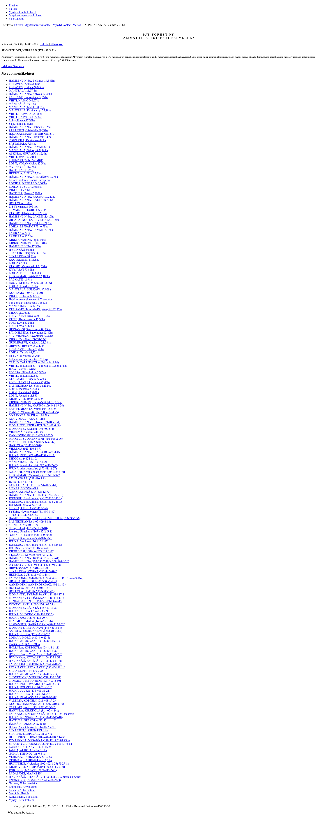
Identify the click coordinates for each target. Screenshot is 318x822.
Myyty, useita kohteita (21, 800)
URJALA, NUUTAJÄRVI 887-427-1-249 (34, 219)
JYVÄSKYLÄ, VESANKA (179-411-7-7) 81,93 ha (39, 740)
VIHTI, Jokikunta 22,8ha (23, 375)
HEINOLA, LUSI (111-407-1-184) (29, 574)
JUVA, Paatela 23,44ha (22, 369)
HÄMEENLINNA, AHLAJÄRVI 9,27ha (33, 176)
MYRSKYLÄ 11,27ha (22, 166)
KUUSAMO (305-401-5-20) (26, 292)
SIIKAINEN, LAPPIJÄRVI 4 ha (28, 730)
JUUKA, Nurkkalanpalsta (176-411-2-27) (33, 465)
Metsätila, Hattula (19, 793)
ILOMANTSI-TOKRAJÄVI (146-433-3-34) (35, 627)
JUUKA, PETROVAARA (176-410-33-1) (34, 684)
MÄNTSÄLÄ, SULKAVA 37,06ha (30, 289)
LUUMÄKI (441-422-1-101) (26, 160)
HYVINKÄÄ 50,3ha (21, 249)
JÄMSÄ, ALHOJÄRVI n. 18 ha (28, 750)
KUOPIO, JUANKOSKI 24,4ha (28, 213)
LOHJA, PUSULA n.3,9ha (25, 272)
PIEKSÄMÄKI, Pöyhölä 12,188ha (29, 276)
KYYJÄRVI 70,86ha (21, 269)
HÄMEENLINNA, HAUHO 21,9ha (30, 223)
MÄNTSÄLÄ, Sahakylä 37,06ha (28, 150)
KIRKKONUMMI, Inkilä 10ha (27, 239)
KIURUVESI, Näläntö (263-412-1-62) (31, 551)
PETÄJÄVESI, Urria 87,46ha (26, 349)
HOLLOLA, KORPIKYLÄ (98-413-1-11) (34, 647)
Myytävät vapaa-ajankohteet (25, 15)
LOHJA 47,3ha (18, 262)
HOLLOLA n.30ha (20, 203)
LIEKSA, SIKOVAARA (23, 488)
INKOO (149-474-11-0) (23, 458)
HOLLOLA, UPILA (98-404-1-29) (29, 587)
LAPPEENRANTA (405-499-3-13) (30, 521)
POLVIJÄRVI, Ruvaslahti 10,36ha (29, 316)
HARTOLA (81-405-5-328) (25, 445)
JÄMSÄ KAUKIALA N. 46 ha (27, 723)
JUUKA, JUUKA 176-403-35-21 (28, 611)
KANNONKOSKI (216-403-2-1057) (31, 435)
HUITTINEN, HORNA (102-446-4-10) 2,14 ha (37, 737)
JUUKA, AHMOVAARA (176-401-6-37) (33, 650)
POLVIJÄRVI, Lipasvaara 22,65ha (29, 382)
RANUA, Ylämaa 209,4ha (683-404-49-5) (34, 412)
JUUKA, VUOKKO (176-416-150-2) (31, 614)
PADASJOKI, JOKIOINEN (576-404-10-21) (35, 664)
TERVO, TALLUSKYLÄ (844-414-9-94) (34, 362)
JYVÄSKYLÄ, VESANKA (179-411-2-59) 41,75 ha (40, 743)
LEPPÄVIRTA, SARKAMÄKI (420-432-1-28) (37, 624)
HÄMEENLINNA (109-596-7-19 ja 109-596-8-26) (39, 561)
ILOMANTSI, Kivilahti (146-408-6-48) (32, 428)
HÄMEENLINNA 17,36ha (25, 246)
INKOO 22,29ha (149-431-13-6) (28, 339)
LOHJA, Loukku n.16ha (23, 286)
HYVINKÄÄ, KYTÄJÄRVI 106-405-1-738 (35, 660)
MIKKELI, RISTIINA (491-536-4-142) (32, 442)
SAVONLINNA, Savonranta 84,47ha (31, 335)
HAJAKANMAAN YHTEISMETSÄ (31, 133)
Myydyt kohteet (62, 25)
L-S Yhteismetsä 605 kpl (23, 206)
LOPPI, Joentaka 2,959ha (24, 388)
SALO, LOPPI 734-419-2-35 (26, 670)
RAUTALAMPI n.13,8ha (24, 259)
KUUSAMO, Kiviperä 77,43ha (27, 379)
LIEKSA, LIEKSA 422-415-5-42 (28, 508)
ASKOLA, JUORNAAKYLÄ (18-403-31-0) (35, 630)
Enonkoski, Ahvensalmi (23, 786)
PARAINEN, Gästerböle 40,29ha (28, 130)
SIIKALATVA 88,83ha (22, 256)
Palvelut (13, 8)
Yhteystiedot (16, 18)
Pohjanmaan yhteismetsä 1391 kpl (28, 359)
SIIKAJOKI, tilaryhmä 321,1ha (27, 253)
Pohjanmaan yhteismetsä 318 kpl (28, 302)
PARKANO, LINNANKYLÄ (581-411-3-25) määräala (41, 713)
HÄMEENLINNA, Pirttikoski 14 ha (30, 137)
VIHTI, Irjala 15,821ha (22, 156)
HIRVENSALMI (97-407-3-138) (28, 567)
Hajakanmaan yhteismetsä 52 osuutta (30, 299)
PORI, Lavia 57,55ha (21, 322)
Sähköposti (56, 44)
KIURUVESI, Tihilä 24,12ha (26, 398)
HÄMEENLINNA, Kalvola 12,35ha (30, 93)
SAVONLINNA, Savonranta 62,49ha (31, 332)
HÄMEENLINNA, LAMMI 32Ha (29, 146)
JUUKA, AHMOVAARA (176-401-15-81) (34, 640)
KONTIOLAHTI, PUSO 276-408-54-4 (32, 604)
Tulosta (44, 44)
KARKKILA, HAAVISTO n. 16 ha (30, 747)
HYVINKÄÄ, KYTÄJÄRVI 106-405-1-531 (35, 657)
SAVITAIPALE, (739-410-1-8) (27, 478)
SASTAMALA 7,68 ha (22, 143)
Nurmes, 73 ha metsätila (23, 783)
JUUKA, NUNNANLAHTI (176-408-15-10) (36, 717)
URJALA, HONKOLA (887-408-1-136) (33, 581)
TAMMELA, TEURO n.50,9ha (27, 209)
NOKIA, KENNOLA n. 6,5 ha (27, 753)
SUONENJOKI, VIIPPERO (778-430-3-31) (35, 677)
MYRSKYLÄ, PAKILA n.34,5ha (29, 415)
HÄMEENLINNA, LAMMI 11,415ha (31, 216)
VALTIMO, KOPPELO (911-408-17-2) (32, 700)
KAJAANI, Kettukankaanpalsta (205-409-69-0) (37, 471)
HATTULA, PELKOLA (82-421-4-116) (32, 720)
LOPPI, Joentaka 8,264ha (24, 392)
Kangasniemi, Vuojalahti (23, 796)
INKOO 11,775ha (19, 190)
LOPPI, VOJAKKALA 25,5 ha (27, 163)
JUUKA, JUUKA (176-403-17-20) (29, 634)
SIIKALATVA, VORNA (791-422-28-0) (33, 571)
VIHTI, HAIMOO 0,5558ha (25, 117)
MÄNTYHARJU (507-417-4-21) (28, 461)
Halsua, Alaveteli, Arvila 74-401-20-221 (32, 727)
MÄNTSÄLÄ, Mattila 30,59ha (27, 107)
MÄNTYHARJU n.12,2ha (24, 306)
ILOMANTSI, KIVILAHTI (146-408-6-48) (35, 425)
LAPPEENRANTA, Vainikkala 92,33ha (32, 408)
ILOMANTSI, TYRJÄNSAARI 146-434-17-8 (36, 594)
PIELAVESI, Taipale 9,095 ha (26, 87)
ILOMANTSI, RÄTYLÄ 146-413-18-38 (33, 607)
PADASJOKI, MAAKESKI (25, 773)
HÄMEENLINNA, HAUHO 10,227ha (32, 196)
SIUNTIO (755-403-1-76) (24, 524)
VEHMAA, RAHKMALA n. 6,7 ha (30, 756)
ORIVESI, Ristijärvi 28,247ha (26, 345)
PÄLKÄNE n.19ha (20, 279)
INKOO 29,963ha (19, 312)
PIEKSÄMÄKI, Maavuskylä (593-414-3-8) (34, 475)
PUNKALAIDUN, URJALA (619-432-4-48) (35, 601)
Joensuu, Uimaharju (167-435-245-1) (30, 531)
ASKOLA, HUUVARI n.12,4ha (28, 153)
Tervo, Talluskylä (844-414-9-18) (28, 528)
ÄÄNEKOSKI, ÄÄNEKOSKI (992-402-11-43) (37, 584)
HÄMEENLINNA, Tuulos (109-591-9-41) (34, 558)
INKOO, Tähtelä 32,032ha (24, 296)
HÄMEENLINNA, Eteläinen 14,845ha (32, 80)
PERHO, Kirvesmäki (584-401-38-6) (30, 538)
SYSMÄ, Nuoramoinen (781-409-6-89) (32, 511)
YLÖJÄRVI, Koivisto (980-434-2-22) (31, 554)
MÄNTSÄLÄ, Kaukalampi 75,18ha (30, 110)
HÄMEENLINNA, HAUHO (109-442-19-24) (36, 405)
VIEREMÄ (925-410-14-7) (25, 448)
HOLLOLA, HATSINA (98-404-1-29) (31, 591)
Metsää (77, 25)
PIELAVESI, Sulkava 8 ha (24, 83)
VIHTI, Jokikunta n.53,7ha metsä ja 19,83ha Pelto (38, 365)
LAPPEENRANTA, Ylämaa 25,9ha (30, 385)
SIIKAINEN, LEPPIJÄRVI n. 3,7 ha (30, 733)
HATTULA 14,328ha (21, 170)
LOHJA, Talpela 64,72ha (23, 352)
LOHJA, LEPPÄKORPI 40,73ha (28, 226)
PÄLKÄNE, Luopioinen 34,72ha (28, 97)
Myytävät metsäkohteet (22, 12)
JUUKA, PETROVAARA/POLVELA (32, 455)
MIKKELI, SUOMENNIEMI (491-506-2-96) (36, 438)
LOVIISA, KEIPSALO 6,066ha (28, 183)
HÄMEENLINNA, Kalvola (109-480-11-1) (34, 422)
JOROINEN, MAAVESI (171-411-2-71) (33, 770)
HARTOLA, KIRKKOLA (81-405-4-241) (34, 710)
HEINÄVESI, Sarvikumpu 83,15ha (30, 329)
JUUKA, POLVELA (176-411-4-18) (30, 687)
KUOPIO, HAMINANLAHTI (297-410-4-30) (36, 703)
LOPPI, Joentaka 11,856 (23, 395)
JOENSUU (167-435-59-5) (25, 504)
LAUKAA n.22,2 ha (21, 236)
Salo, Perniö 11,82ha (21, 123)
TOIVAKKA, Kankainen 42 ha (27, 140)
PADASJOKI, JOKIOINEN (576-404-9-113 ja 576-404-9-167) (46, 577)
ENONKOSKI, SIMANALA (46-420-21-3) (35, 780)
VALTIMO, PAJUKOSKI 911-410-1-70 (32, 707)
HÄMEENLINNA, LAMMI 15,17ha (31, 229)
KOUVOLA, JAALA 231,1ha (27, 418)
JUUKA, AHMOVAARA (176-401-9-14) (33, 674)
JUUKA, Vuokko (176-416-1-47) (28, 541)
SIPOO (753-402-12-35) (23, 514)
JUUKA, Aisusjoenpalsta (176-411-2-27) (33, 468)
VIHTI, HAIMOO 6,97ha (24, 100)
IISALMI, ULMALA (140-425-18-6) (31, 621)
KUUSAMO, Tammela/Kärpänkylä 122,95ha (35, 309)
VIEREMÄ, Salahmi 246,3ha (26, 432)
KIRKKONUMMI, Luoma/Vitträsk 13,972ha (35, 402)
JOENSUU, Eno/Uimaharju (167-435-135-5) (35, 544)
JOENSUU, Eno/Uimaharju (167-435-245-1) (35, 498)
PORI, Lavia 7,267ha (21, 325)
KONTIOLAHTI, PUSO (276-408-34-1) (33, 485)
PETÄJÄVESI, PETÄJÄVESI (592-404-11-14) (37, 667)
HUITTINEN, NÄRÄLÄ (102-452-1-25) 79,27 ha (39, 763)
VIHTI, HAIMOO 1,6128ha (25, 113)
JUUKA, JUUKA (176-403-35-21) (29, 690)
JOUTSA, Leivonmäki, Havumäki (29, 548)
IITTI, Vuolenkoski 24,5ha (24, 355)
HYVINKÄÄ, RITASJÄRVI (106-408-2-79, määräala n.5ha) (45, 776)
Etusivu (13, 5)
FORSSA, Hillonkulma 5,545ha (27, 372)
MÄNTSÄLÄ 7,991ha (22, 103)
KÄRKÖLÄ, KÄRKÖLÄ (24, 644)
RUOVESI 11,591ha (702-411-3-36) (30, 282)
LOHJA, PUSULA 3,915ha (25, 186)
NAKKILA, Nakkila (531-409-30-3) (30, 534)
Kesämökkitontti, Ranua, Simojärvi (29, 180)
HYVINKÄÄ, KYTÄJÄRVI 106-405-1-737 (35, 654)
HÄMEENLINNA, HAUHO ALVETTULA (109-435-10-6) (44, 518)
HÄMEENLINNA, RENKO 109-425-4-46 (34, 451)
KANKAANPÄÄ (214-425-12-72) (29, 491)
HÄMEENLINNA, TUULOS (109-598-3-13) (36, 495)
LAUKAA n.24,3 (19, 233)
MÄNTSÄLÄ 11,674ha (23, 90)
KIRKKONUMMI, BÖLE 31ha (28, 243)
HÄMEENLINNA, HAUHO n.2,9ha (31, 199)
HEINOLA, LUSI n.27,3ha (25, 173)
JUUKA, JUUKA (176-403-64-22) (29, 693)
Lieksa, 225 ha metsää (22, 790)
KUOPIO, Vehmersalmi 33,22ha (28, 266)
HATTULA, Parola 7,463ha (25, 193)
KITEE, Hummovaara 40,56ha (27, 319)
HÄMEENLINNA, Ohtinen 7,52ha (30, 127)
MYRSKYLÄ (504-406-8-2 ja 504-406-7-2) (35, 564)
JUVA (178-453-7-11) (21, 481)
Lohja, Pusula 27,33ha (22, 120)
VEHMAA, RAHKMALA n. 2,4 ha (30, 760)
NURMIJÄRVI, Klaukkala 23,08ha (30, 342)
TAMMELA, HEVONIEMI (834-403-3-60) (35, 680)
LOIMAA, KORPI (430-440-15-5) (29, 637)
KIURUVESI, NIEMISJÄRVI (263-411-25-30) (37, 766)
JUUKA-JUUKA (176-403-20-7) (28, 617)
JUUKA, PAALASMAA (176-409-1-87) (33, 697)
